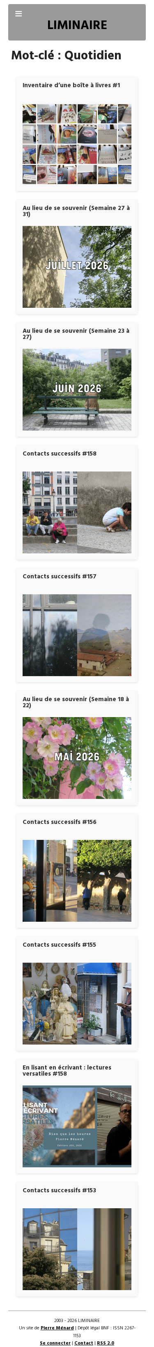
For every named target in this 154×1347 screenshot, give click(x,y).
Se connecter (55, 1343)
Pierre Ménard (57, 1328)
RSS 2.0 (105, 1343)
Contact (83, 1343)
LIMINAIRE (77, 26)
